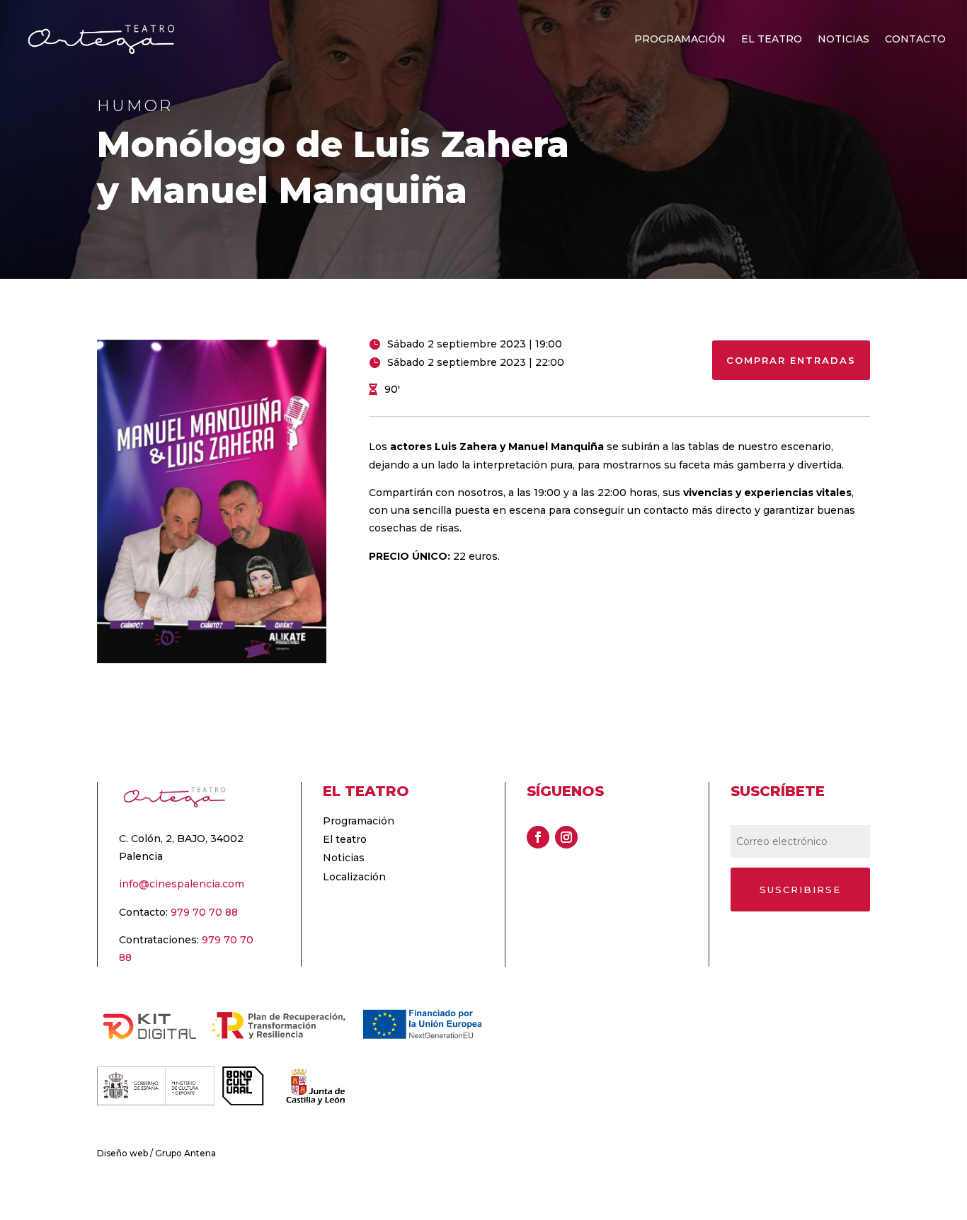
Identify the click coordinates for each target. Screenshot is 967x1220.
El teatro (771, 39)
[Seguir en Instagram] (566, 837)
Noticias (843, 39)
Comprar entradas (791, 360)
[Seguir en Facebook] (538, 837)
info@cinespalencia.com (181, 883)
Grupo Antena (185, 1153)
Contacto (915, 39)
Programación (680, 39)
